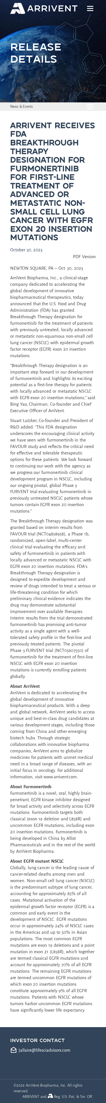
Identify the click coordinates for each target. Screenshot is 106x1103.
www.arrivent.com (60, 776)
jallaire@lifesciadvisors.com (44, 1050)
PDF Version (84, 256)
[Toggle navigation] (90, 8)
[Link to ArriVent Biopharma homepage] (44, 8)
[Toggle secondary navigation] (90, 106)
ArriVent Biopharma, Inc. (33, 277)
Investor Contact (37, 1040)
